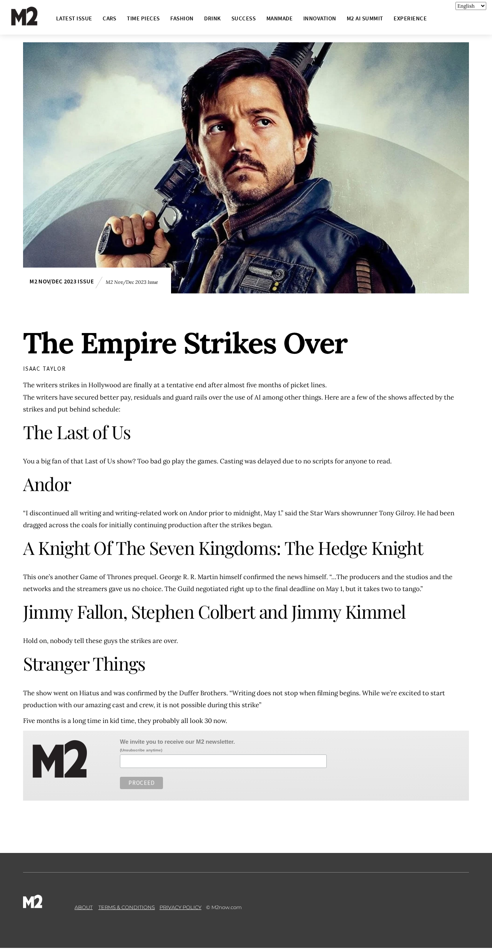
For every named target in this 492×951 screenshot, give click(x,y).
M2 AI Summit (365, 18)
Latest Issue (74, 18)
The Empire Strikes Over (185, 342)
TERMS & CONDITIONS (126, 907)
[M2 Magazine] (31, 22)
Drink (212, 18)
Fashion (181, 18)
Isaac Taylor (44, 368)
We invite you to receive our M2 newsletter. (177, 741)
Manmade (279, 18)
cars (109, 18)
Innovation (319, 18)
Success (243, 18)
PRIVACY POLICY (180, 907)
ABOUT (84, 907)
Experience (410, 18)
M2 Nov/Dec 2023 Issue (62, 281)
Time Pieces (143, 18)
